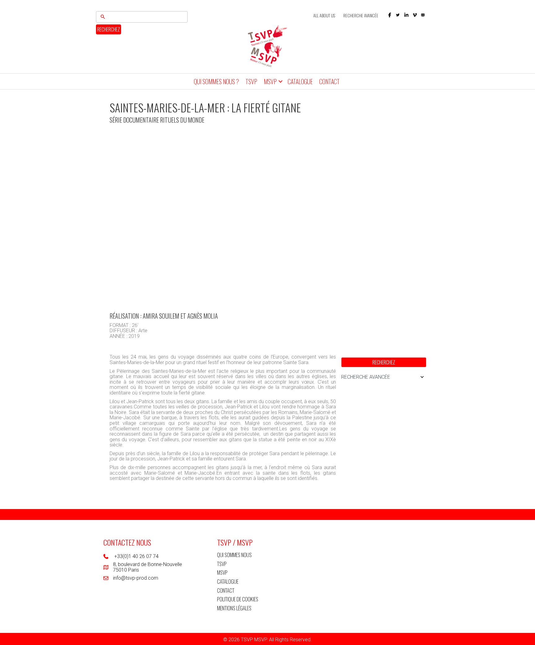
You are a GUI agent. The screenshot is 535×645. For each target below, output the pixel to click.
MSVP (270, 81)
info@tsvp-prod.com (135, 578)
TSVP (251, 81)
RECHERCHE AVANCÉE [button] (365, 377)
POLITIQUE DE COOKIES (237, 599)
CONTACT (329, 81)
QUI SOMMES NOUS (234, 555)
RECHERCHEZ (108, 29)
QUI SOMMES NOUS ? (216, 81)
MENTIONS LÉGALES (234, 608)
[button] (389, 15)
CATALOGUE (300, 81)
